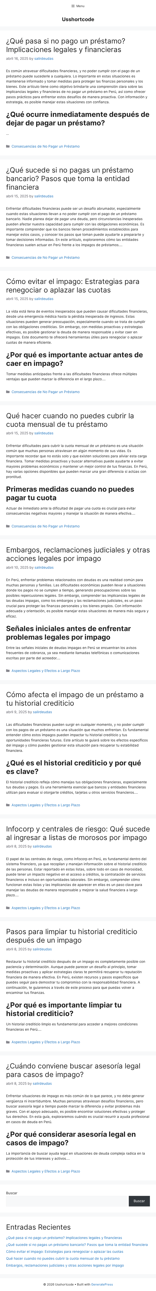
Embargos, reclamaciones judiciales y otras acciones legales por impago (78, 554)
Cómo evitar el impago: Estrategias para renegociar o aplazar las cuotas (73, 285)
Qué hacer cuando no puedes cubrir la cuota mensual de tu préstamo (70, 419)
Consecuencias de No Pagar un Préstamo (46, 146)
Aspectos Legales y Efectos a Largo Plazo (46, 671)
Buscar (11, 1193)
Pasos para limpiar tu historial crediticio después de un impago (71, 935)
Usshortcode (78, 19)
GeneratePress (102, 1284)
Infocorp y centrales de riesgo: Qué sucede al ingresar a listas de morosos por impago (78, 833)
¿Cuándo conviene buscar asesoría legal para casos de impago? (73, 1070)
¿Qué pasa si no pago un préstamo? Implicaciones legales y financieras (65, 45)
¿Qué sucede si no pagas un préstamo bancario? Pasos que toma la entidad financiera (69, 178)
